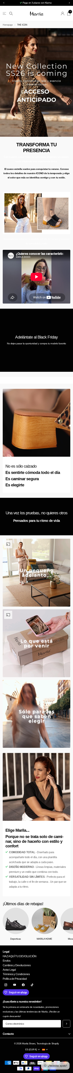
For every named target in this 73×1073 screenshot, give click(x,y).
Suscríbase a (66, 1024)
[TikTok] (32, 985)
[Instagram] (6, 985)
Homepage (8, 25)
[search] (11, 13)
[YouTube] (15, 985)
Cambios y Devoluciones (17, 965)
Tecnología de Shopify (48, 1043)
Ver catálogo (5, 13)
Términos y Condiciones (16, 974)
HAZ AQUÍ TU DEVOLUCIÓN (19, 956)
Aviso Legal (9, 969)
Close (36, 1034)
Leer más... (58, 2)
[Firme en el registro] (63, 13)
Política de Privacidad (15, 978)
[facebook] (23, 985)
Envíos (6, 960)
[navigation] (3, 3)
